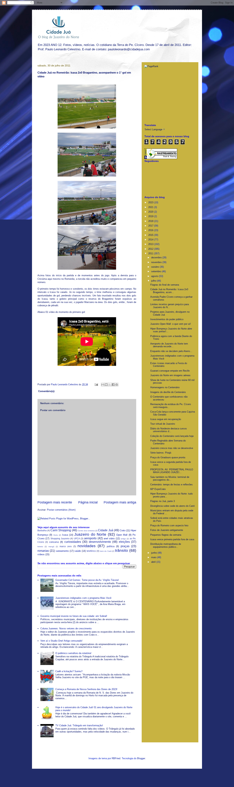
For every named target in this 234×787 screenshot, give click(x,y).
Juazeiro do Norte (90, 534)
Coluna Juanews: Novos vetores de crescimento (66, 628)
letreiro (40, 547)
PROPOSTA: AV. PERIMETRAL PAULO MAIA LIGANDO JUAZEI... (171, 471)
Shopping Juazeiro (59, 538)
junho (154, 552)
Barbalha (42, 530)
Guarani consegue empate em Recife (170, 370)
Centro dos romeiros (86, 531)
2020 (151, 211)
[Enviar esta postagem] (96, 384)
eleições (124, 541)
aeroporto (90, 538)
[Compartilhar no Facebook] (113, 384)
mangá (51, 547)
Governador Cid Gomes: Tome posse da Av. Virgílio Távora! (87, 580)
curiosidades (72, 541)
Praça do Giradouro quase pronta (167, 457)
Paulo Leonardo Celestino (65, 384)
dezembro (156, 257)
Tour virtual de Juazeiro (162, 423)
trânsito (121, 550)
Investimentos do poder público (166, 319)
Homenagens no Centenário (165, 387)
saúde (77, 551)
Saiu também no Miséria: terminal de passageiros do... (169, 478)
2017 (151, 225)
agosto (155, 276)
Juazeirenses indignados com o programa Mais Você (83, 598)
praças (125, 546)
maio (154, 557)
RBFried (116, 758)
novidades (87, 546)
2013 (151, 244)
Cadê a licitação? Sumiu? (68, 671)
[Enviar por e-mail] (103, 384)
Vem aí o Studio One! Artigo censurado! (61, 640)
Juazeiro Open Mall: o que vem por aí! (170, 324)
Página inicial (88, 502)
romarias (43, 550)
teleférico (91, 551)
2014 (151, 239)
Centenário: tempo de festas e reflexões (171, 484)
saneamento (62, 551)
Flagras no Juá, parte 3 (162, 501)
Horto (55, 535)
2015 (151, 235)
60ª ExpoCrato (158, 489)
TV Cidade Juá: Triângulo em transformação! (79, 725)
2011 (151, 253)
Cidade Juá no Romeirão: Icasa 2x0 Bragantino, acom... (169, 291)
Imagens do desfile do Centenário (168, 392)
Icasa (65, 534)
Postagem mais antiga (120, 502)
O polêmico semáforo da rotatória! (73, 653)
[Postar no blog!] (106, 384)
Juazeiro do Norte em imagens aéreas (170, 375)
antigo (123, 539)
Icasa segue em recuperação (165, 419)
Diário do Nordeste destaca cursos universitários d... (168, 430)
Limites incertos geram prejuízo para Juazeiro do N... (169, 306)
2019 (151, 216)
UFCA (77, 538)
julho (154, 280)
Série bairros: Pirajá (160, 452)
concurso (54, 542)
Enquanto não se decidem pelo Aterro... (171, 351)
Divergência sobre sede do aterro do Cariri (172, 506)
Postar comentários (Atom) (61, 509)
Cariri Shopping (60, 530)
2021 (151, 207)
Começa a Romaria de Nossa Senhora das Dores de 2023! (86, 689)
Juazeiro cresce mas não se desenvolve (171, 448)
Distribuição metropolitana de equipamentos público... (165, 545)
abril (153, 562)
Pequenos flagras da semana (165, 534)
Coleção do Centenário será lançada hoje (172, 436)
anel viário (109, 538)
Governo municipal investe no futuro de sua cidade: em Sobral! (73, 616)
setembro (156, 271)
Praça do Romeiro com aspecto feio (169, 525)
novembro (156, 262)
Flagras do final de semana (164, 284)
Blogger (141, 758)
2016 (151, 230)
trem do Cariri (106, 551)
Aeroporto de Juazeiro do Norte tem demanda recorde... (169, 345)
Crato (122, 530)
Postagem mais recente (54, 502)
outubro (155, 266)
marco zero (66, 546)
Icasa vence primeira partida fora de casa (172, 539)
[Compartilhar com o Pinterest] (116, 384)
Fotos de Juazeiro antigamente (166, 530)
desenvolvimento (100, 541)
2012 (151, 249)
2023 (151, 202)
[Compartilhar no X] (110, 384)
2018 (151, 221)
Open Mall (121, 534)
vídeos (41, 554)
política (110, 546)
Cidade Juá (105, 530)
